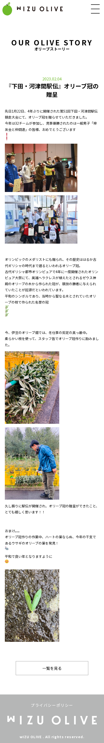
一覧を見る (52, 668)
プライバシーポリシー (52, 705)
